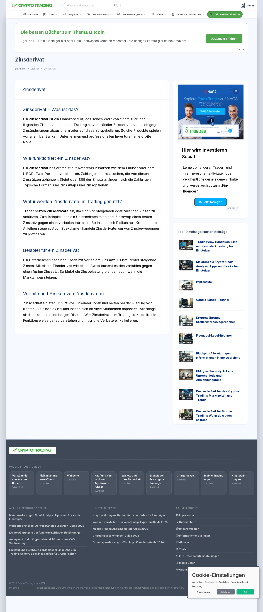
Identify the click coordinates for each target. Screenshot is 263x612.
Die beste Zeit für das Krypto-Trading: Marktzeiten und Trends (217, 395)
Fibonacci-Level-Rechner (214, 335)
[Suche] (116, 5)
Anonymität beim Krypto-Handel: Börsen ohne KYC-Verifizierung (42, 541)
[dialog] (223, 582)
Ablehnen (225, 592)
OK (245, 592)
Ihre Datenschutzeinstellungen (199, 555)
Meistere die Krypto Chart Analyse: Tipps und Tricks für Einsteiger (217, 266)
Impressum (204, 282)
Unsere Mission (189, 528)
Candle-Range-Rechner (213, 300)
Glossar (184, 542)
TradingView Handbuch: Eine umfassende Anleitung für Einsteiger (216, 246)
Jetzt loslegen (212, 202)
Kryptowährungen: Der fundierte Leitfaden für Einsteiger (45, 532)
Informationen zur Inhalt (194, 535)
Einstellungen (203, 592)
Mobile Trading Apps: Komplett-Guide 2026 (120, 528)
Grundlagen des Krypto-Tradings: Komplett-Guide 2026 (128, 542)
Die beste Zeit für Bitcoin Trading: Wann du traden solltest (214, 415)
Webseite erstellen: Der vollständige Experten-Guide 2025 (46, 525)
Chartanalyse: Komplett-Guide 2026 (116, 535)
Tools (182, 549)
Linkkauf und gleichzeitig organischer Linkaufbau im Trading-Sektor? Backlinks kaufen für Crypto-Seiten (42, 551)
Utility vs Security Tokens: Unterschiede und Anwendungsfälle (215, 375)
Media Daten (187, 562)
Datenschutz (187, 522)
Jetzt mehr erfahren (224, 38)
